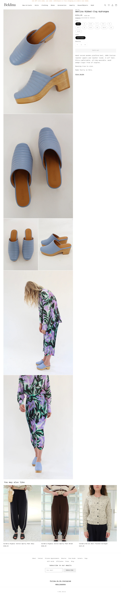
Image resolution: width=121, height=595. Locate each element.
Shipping (78, 18)
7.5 (103, 24)
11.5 (78, 31)
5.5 (78, 24)
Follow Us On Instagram (60, 581)
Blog (72, 561)
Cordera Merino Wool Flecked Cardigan (93, 543)
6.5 (91, 24)
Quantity (78, 41)
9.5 (91, 27)
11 (111, 27)
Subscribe (69, 570)
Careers (80, 558)
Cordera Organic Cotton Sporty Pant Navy (18, 543)
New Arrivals (27, 5)
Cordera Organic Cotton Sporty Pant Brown (57, 543)
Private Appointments (52, 558)
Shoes (53, 5)
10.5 (104, 27)
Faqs (86, 558)
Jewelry (72, 5)
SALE (92, 5)
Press (67, 561)
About (34, 558)
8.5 (78, 27)
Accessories (62, 5)
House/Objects (83, 5)
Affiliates (59, 561)
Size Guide (79, 74)
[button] (105, 5)
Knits (37, 5)
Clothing (45, 5)
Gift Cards (50, 561)
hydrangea (80, 37)
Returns (63, 558)
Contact (40, 558)
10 (97, 27)
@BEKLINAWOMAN (60, 584)
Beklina (64, 591)
